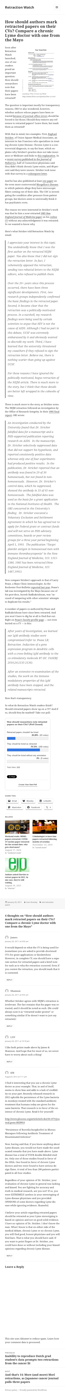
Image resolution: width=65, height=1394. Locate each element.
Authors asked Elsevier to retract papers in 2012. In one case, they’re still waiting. (16, 878)
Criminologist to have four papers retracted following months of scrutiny (44, 839)
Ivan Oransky (31, 902)
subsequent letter (37, 173)
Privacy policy (11, 1390)
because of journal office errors (30, 115)
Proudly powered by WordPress (33, 1390)
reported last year (40, 587)
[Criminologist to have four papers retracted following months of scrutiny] (44, 827)
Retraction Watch (19, 7)
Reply (9, 980)
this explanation (46, 155)
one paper (47, 180)
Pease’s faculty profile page (29, 619)
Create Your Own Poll (28, 785)
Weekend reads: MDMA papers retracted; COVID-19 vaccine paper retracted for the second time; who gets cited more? (17, 841)
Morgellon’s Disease (47, 184)
